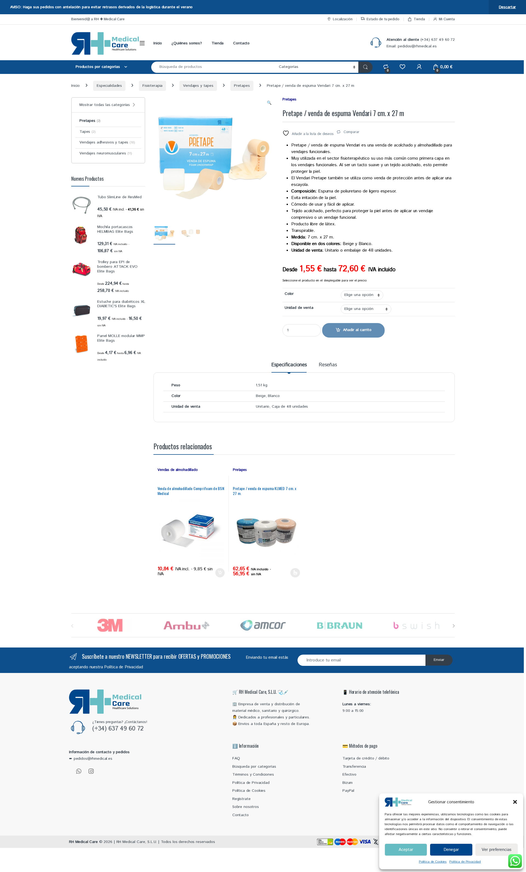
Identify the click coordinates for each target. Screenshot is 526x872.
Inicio (157, 43)
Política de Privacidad (465, 861)
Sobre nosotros (245, 807)
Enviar (439, 660)
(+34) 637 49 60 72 (118, 728)
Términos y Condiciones (253, 774)
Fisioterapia (152, 85)
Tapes (87, 131)
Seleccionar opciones (290, 572)
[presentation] (453, 626)
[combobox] (213, 67)
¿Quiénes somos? (186, 43)
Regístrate (241, 799)
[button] (515, 802)
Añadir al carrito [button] (219, 572)
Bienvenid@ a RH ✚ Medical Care (98, 19)
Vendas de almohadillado (178, 470)
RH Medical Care (83, 842)
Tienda (419, 19)
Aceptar (406, 850)
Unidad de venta (299, 307)
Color (289, 293)
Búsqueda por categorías (254, 766)
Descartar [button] (507, 7)
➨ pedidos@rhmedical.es (90, 758)
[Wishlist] (402, 67)
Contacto (241, 43)
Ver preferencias (496, 850)
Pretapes (242, 85)
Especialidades (109, 85)
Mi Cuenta (447, 19)
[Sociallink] (78, 771)
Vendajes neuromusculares (105, 153)
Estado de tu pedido (383, 19)
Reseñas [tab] (328, 365)
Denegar (451, 850)
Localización (342, 19)
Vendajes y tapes (198, 85)
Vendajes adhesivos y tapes (107, 142)
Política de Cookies (433, 861)
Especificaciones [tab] (289, 365)
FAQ (236, 758)
